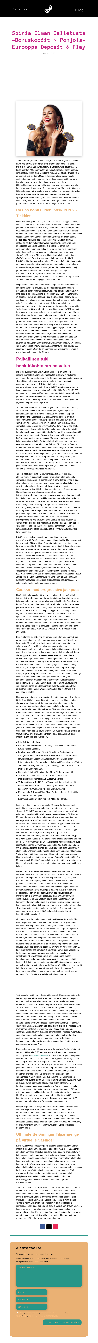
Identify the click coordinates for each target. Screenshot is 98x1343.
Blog (79, 10)
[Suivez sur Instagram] (55, 1226)
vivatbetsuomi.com (39, 1055)
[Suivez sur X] (49, 1226)
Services (20, 9)
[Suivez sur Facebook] (42, 1226)
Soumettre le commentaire (62, 1322)
